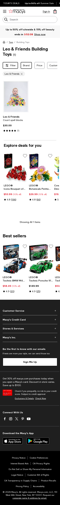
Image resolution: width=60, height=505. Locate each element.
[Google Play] (38, 441)
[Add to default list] (25, 156)
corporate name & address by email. (29, 498)
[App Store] (13, 441)
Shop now (40, 34)
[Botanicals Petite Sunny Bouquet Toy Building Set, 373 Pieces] (41, 167)
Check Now (40, 398)
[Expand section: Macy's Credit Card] (30, 319)
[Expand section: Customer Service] (30, 310)
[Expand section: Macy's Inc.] (30, 337)
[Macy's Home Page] (17, 11)
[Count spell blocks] (16, 96)
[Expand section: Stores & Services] (30, 328)
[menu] (5, 11)
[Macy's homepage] (5, 43)
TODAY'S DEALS (11, 3)
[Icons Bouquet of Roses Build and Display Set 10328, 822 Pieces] (16, 167)
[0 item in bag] (55, 11)
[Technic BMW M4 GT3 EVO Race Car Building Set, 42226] (15, 259)
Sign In (46, 11)
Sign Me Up (30, 361)
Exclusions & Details (24, 398)
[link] (16, 123)
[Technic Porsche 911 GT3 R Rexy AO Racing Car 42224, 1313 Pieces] (41, 259)
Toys (11, 42)
